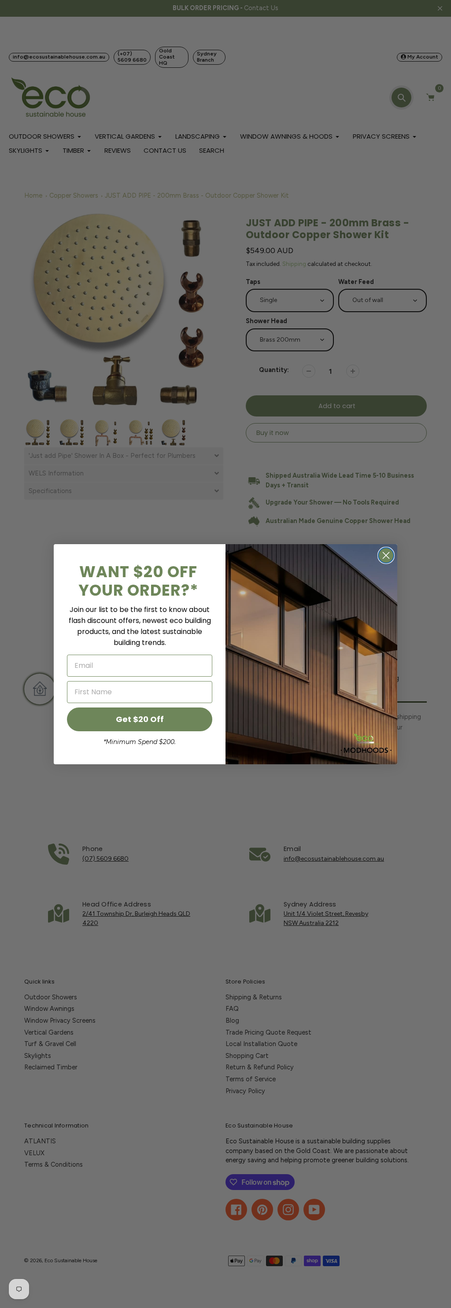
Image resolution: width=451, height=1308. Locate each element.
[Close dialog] (386, 555)
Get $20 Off (140, 719)
